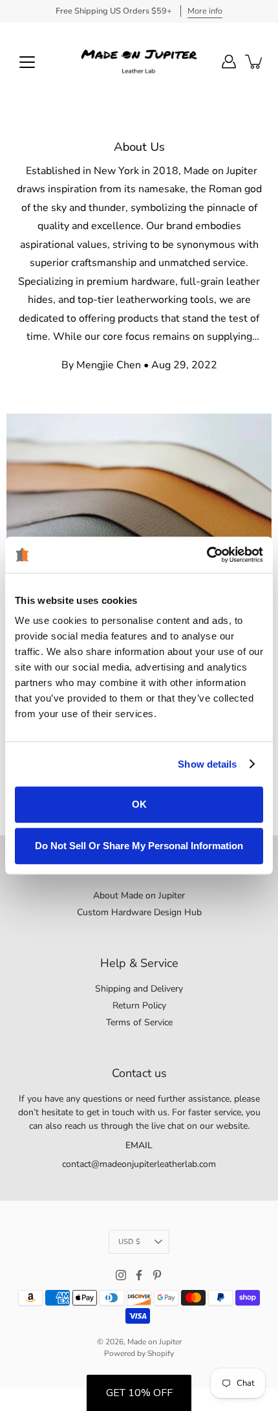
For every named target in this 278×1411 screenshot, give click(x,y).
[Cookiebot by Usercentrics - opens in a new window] (206, 554)
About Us (139, 147)
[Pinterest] (157, 1275)
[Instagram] (121, 1275)
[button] (139, 1393)
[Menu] (27, 62)
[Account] (229, 61)
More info (204, 11)
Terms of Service (139, 1022)
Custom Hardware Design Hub (139, 912)
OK (139, 804)
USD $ (129, 1242)
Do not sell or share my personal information (139, 845)
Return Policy (139, 1005)
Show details (207, 764)
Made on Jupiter (154, 1342)
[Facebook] (139, 1275)
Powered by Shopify (139, 1353)
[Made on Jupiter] (139, 61)
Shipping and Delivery (139, 989)
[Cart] (254, 61)
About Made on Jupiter (139, 895)
